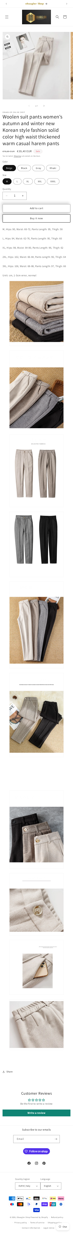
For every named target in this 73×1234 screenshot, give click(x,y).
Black (24, 168)
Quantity (7, 189)
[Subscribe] (56, 1139)
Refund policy (57, 1217)
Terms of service (37, 1222)
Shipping (17, 156)
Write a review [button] (36, 1113)
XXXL (53, 181)
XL (27, 181)
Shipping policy (55, 1222)
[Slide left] (29, 106)
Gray (38, 168)
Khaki (53, 168)
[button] (7, 17)
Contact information (31, 1228)
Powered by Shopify (39, 1217)
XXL (40, 181)
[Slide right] (44, 106)
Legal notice (48, 1228)
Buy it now (36, 218)
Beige (9, 168)
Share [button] (9, 1071)
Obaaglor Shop (23, 1217)
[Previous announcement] (6, 4)
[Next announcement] (66, 4)
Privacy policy (20, 1222)
